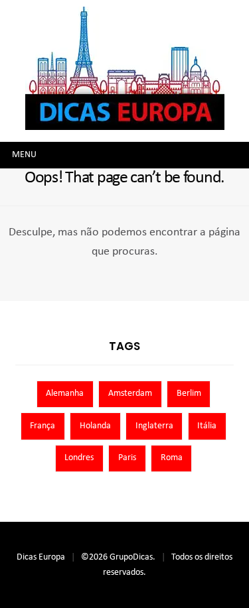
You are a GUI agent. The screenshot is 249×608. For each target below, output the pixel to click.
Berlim (189, 393)
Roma (172, 458)
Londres (79, 458)
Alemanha (65, 393)
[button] (24, 155)
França (42, 426)
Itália (206, 426)
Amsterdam (130, 393)
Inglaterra (154, 426)
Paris (127, 458)
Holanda (95, 426)
